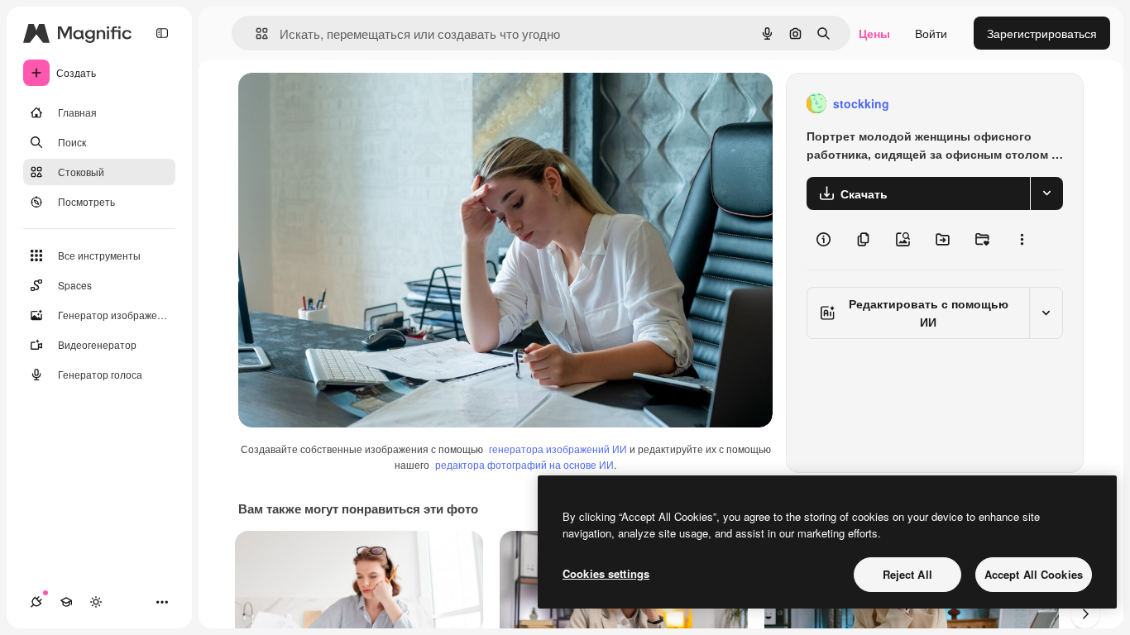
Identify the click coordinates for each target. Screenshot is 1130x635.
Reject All (907, 574)
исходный (349, 103)
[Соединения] (36, 602)
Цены (874, 33)
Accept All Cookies (1033, 574)
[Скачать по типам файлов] (1046, 193)
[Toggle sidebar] (162, 33)
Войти (931, 33)
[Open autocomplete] (255, 33)
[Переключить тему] (96, 602)
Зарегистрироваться (1042, 33)
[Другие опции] (1021, 239)
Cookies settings (606, 573)
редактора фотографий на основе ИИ (524, 464)
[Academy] (66, 602)
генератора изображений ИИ (558, 449)
